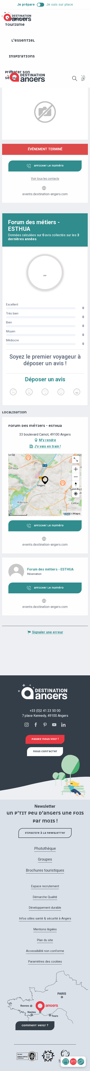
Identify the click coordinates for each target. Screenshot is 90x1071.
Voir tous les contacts (45, 178)
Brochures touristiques (45, 870)
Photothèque (45, 848)
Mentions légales (45, 929)
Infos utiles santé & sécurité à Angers (45, 918)
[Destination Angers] (28, 76)
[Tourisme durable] (83, 81)
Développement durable (45, 907)
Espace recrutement (45, 886)
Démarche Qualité (45, 897)
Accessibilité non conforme (45, 951)
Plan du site (45, 940)
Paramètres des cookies (45, 961)
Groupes (45, 859)
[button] (75, 78)
